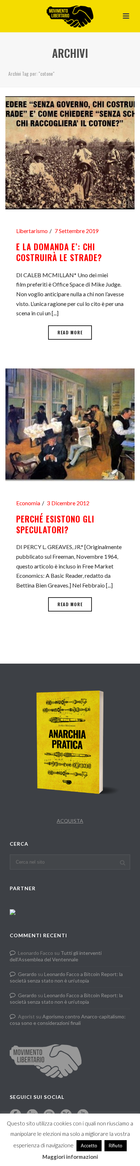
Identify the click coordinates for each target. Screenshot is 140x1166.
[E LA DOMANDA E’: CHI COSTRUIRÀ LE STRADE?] (70, 152)
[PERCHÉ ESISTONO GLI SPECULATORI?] (70, 424)
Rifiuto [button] (115, 1145)
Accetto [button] (89, 1145)
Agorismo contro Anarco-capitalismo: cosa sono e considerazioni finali (68, 1019)
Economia (28, 503)
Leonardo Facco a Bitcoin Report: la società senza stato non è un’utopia (66, 977)
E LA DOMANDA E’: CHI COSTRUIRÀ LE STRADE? (59, 252)
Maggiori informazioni (70, 1156)
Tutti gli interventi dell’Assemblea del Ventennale (56, 956)
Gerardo (27, 974)
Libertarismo (32, 231)
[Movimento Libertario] (70, 16)
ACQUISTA (70, 821)
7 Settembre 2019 (77, 231)
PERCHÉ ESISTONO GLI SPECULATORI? (55, 524)
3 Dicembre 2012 (68, 503)
